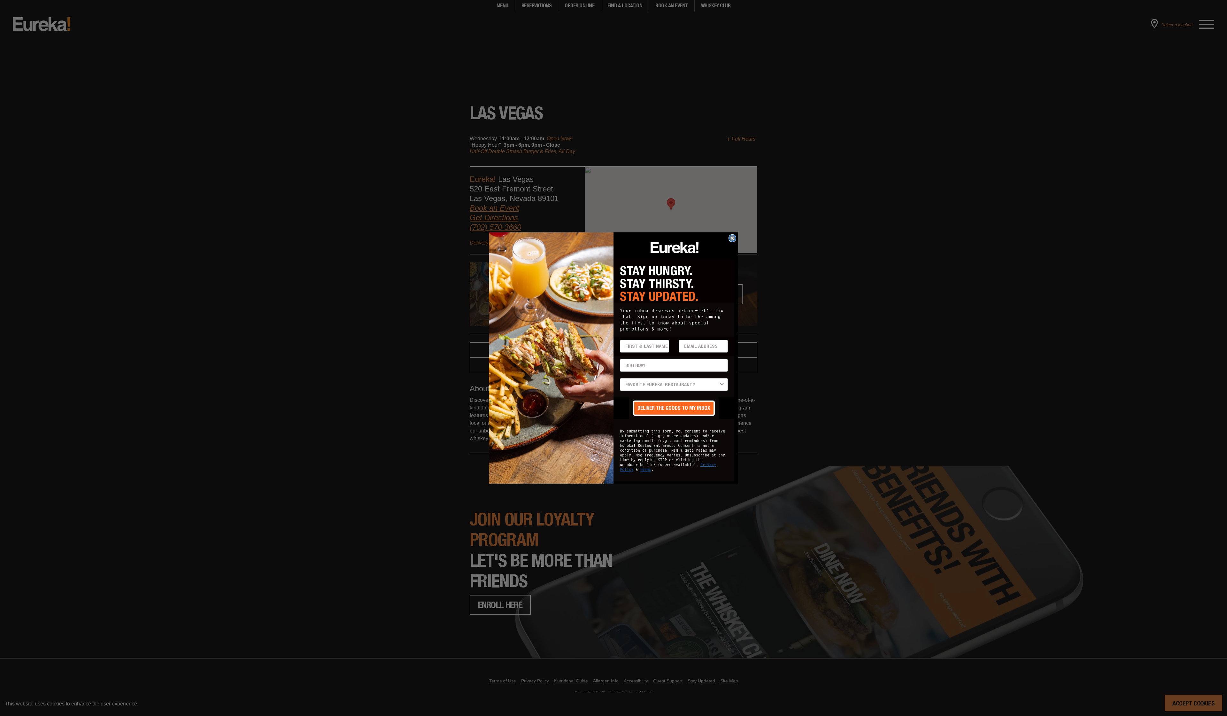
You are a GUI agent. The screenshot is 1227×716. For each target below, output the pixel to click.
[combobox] (672, 384)
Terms (645, 469)
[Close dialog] (732, 238)
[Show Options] (722, 384)
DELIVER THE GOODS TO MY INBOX (673, 408)
